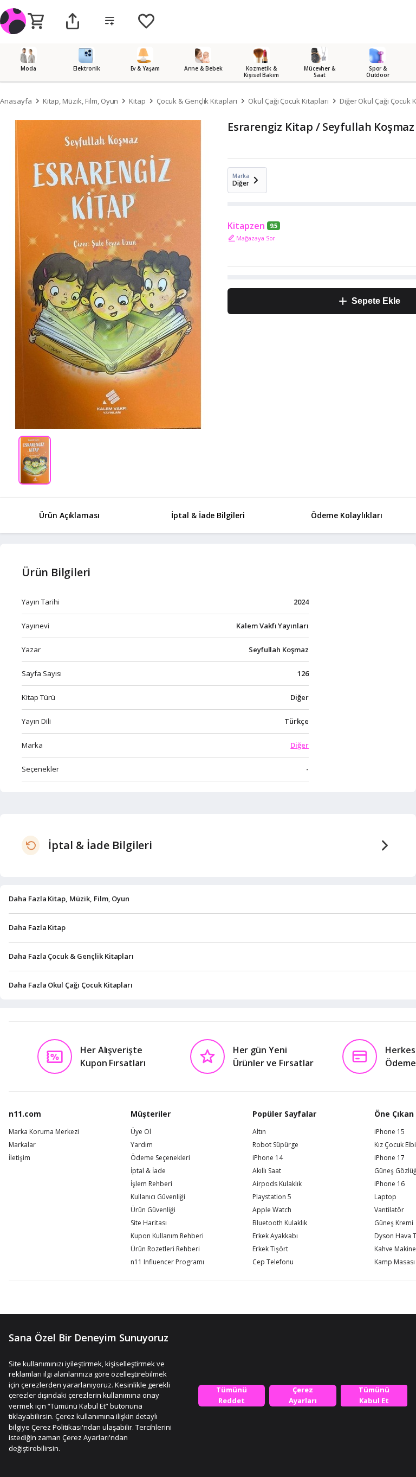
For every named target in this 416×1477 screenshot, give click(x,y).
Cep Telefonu (273, 1262)
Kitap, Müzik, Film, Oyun (81, 101)
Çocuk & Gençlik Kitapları (197, 101)
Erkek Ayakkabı (275, 1236)
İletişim (19, 1158)
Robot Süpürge (275, 1145)
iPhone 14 (267, 1158)
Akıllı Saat (266, 1171)
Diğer (299, 745)
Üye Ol (141, 1132)
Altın (259, 1132)
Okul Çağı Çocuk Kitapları (288, 101)
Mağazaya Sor (255, 238)
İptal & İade (148, 1171)
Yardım (142, 1145)
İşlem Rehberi (151, 1184)
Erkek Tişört (270, 1249)
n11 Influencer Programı (167, 1262)
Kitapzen (246, 225)
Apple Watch (271, 1210)
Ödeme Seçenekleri (160, 1158)
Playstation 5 (271, 1197)
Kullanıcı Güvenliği (158, 1197)
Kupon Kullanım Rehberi (167, 1236)
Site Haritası (149, 1223)
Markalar (22, 1145)
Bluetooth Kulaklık (279, 1223)
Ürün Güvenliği (153, 1210)
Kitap (137, 101)
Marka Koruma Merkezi (44, 1132)
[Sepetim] (36, 21)
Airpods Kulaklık (277, 1184)
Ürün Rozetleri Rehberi (165, 1249)
